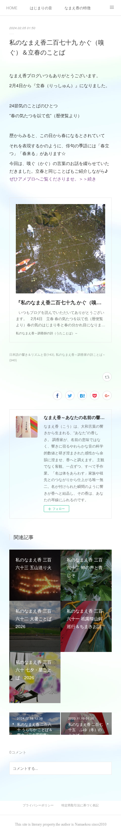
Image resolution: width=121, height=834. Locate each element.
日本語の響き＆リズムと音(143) (31, 354)
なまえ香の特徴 (78, 7)
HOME (11, 7)
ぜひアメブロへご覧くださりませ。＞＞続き (52, 179)
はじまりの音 (41, 7)
